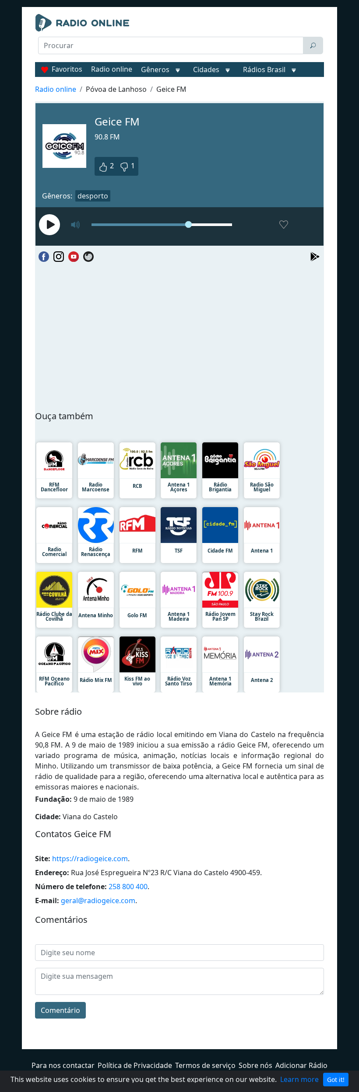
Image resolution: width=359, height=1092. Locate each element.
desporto (92, 196)
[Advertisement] (179, 77)
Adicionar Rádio (301, 1065)
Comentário (60, 1010)
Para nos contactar (63, 1065)
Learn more (299, 1079)
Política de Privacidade (135, 1065)
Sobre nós (255, 1065)
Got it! (336, 1079)
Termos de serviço (205, 1065)
